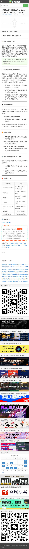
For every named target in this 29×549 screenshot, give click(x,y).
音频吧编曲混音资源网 (14, 1)
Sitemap (17, 545)
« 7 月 (2, 472)
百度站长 (22, 545)
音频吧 (9, 15)
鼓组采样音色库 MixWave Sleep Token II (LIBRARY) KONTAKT (13, 11)
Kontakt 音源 (4, 15)
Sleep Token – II (6, 222)
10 (25, 463)
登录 (20, 229)
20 (11, 468)
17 (25, 465)
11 (3, 465)
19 (7, 468)
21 (15, 468)
